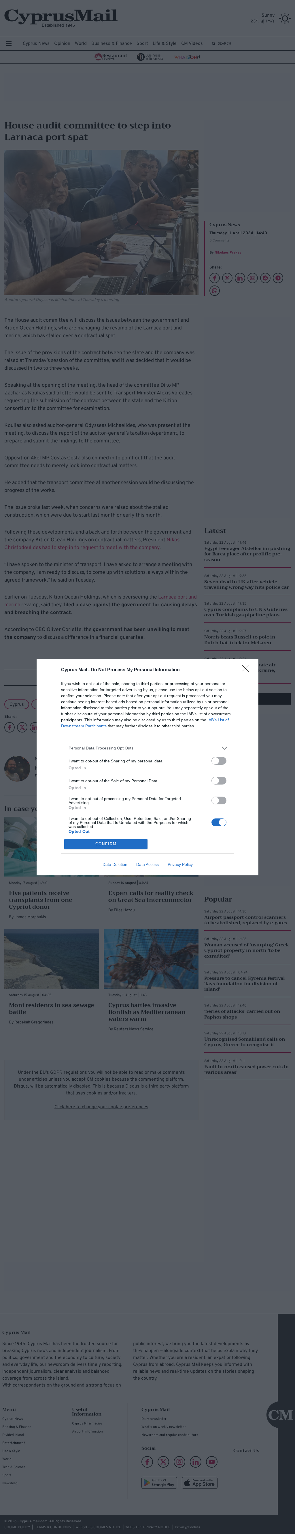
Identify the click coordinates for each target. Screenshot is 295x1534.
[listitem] (147, 748)
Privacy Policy (180, 864)
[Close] (247, 670)
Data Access (147, 864)
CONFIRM (106, 844)
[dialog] (147, 767)
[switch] (218, 761)
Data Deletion (115, 864)
